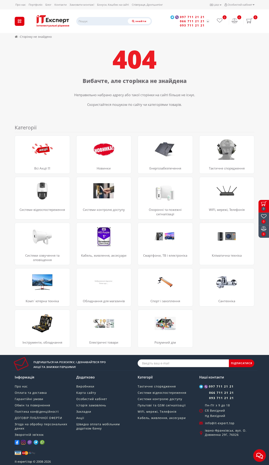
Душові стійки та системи (221, 279)
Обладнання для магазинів (104, 301)
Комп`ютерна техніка (42, 301)
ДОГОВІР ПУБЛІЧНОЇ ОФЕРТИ (38, 418)
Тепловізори (212, 141)
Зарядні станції (152, 156)
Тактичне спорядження (227, 168)
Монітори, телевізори (157, 228)
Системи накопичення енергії (163, 146)
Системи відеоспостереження (42, 210)
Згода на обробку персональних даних (41, 426)
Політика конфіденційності (37, 412)
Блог (48, 5)
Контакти (60, 5)
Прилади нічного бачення (222, 146)
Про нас (20, 5)
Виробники (85, 386)
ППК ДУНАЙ (149, 192)
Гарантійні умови (29, 399)
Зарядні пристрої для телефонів (164, 244)
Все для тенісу (151, 279)
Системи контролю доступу (104, 210)
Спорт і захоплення (165, 301)
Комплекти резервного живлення (165, 141)
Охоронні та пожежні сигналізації (165, 212)
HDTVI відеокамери (32, 187)
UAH (216, 5)
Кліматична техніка (227, 255)
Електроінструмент (32, 325)
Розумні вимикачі (153, 320)
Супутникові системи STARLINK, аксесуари (225, 184)
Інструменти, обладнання (42, 342)
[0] (235, 21)
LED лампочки (90, 315)
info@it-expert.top (220, 423)
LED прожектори (91, 325)
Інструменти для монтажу (36, 320)
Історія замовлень (91, 405)
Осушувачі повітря (216, 233)
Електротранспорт (154, 273)
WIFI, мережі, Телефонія (227, 210)
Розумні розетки (153, 325)
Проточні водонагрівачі (220, 284)
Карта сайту (86, 393)
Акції (80, 418)
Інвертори (148, 151)
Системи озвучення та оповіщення (42, 257)
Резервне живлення (217, 156)
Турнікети (87, 192)
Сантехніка (226, 301)
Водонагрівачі (213, 273)
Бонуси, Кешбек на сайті (113, 5)
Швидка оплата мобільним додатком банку (98, 426)
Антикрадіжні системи (96, 273)
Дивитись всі (150, 162)
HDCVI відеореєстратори (36, 202)
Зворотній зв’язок (29, 435)
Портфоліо (35, 5)
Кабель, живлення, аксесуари (104, 255)
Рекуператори (213, 244)
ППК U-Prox (149, 198)
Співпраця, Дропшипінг (147, 5)
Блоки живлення (92, 228)
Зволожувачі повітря (218, 238)
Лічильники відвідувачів (97, 279)
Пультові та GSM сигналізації (162, 405)
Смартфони (149, 233)
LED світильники (92, 320)
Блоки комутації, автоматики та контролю (40, 235)
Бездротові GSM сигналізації (162, 182)
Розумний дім (165, 342)
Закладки (83, 412)
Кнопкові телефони (155, 238)
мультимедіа (27, 279)
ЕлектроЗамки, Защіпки (97, 187)
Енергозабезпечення (165, 168)
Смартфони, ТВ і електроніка (165, 255)
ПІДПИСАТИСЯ (241, 363)
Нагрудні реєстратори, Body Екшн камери (42, 194)
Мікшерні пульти (30, 248)
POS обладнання (92, 284)
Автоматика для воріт (95, 198)
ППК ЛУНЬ (148, 187)
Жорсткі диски (90, 244)
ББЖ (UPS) (87, 233)
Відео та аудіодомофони (97, 182)
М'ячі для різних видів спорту (162, 289)
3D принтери (27, 289)
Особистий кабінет (240, 5)
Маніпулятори (28, 284)
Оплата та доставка (31, 393)
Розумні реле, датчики (157, 315)
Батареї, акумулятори (95, 238)
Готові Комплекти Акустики (37, 228)
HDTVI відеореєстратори (35, 182)
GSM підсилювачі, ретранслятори (227, 202)
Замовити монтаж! (82, 5)
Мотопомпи (26, 330)
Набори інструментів (33, 315)
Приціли (209, 151)
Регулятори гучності (32, 242)
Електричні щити (92, 330)
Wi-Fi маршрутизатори (219, 197)
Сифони (208, 289)
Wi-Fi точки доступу (217, 191)
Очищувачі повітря (217, 228)
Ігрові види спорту (154, 284)
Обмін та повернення (32, 405)
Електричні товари (103, 342)
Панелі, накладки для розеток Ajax (166, 330)
